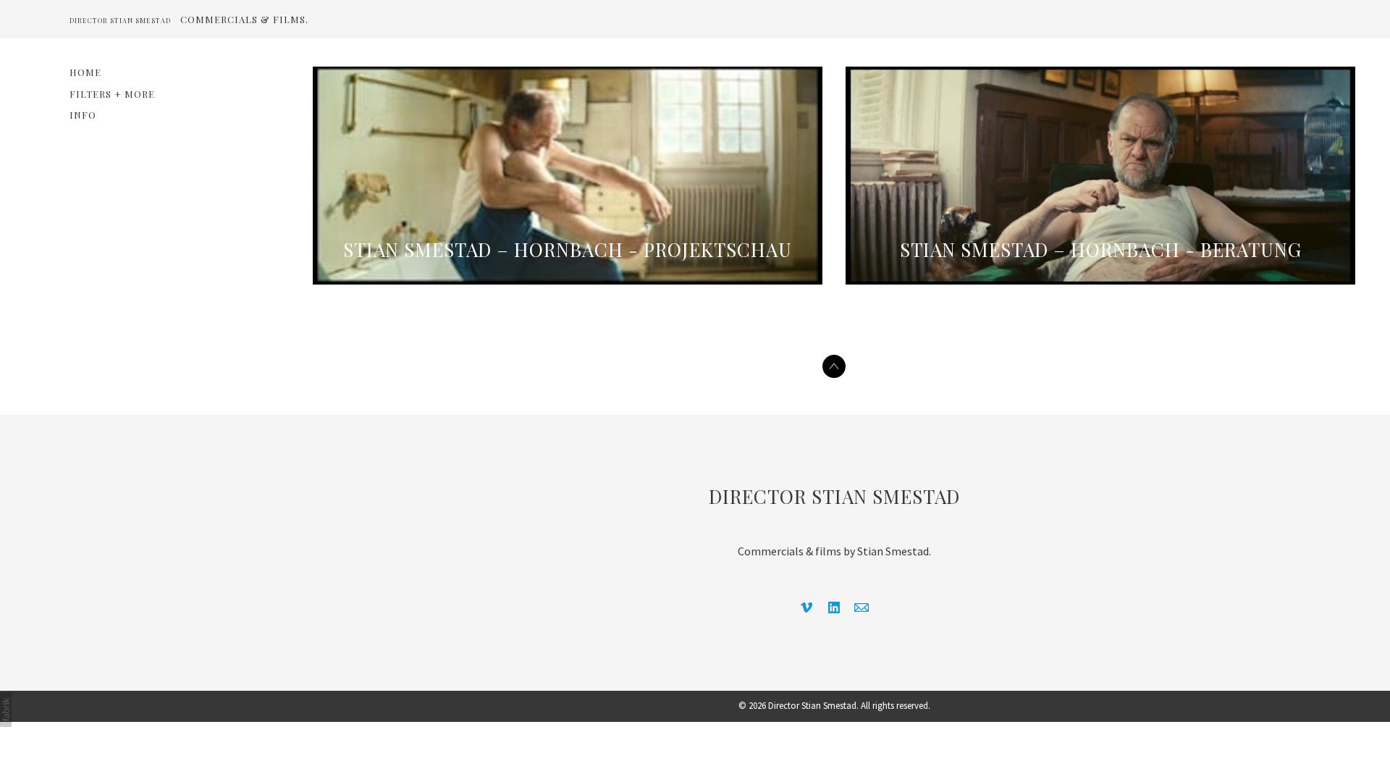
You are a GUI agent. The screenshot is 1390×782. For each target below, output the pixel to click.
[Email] (861, 607)
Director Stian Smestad (834, 496)
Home (85, 72)
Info (83, 115)
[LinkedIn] (834, 607)
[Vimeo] (806, 607)
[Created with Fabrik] (6, 709)
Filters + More (112, 94)
